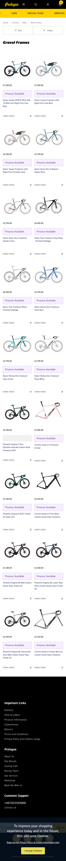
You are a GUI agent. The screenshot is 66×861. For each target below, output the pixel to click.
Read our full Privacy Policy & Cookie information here (33, 842)
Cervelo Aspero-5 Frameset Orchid (46, 446)
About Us (9, 756)
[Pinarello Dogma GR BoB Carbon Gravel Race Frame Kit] (17, 550)
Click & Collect (12, 714)
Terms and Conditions (16, 734)
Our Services (11, 775)
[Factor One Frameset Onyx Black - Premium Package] (48, 205)
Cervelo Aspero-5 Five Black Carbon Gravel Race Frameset (47, 515)
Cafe (14, 13)
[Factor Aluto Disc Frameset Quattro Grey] (17, 205)
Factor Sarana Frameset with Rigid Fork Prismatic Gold (15, 170)
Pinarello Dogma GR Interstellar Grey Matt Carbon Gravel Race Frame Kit (17, 654)
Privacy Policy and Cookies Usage (22, 739)
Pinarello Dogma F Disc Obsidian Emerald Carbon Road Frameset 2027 (16, 447)
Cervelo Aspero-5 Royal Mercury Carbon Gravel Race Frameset (48, 653)
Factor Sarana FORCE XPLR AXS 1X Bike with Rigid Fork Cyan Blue (16, 103)
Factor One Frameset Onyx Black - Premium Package (48, 239)
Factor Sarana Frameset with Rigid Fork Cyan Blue (46, 101)
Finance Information (15, 719)
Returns (8, 729)
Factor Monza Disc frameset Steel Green (15, 377)
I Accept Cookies (33, 850)
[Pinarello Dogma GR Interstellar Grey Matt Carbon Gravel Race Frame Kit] (17, 619)
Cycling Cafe (11, 766)
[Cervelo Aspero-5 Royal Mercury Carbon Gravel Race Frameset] (48, 619)
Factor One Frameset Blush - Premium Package (15, 308)
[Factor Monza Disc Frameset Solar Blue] (48, 274)
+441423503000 (15, 802)
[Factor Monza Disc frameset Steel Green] (17, 343)
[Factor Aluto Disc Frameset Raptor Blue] (48, 136)
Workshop (9, 780)
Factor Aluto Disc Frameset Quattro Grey (15, 239)
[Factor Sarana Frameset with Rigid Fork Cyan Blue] (48, 67)
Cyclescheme (11, 724)
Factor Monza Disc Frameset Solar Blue (46, 308)
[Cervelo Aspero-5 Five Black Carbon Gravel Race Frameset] (48, 481)
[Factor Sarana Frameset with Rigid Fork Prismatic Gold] (17, 136)
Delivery (8, 710)
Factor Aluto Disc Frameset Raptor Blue (46, 170)
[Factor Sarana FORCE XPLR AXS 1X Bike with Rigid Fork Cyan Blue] (17, 67)
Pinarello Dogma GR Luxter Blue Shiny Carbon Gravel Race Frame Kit (48, 586)
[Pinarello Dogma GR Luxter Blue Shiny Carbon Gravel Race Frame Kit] (48, 550)
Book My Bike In (13, 785)
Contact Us (10, 807)
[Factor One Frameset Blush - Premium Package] (17, 274)
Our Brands (10, 761)
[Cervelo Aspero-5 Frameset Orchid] (48, 412)
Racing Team (35, 13)
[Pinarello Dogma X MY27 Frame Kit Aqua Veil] (17, 481)
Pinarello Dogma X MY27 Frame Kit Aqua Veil (17, 515)
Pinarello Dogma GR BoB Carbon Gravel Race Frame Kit (17, 584)
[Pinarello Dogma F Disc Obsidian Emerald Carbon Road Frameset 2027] (17, 412)
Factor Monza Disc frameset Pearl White (46, 377)
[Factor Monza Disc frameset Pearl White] (48, 343)
